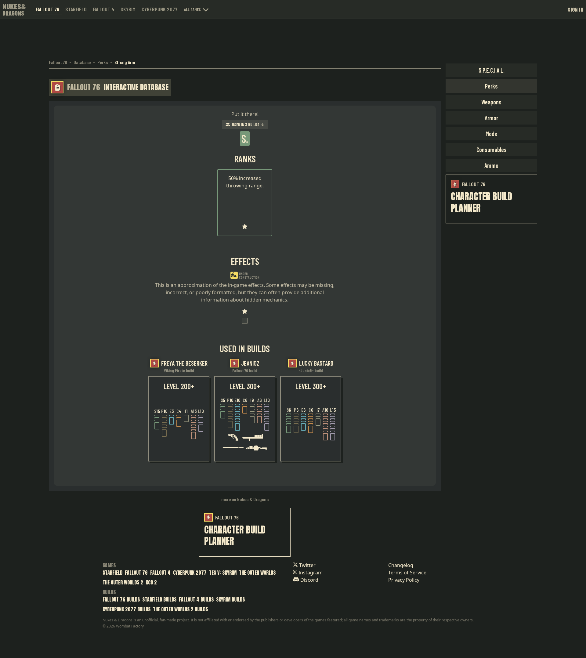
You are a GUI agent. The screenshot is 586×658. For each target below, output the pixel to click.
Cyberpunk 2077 (159, 9)
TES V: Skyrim (223, 572)
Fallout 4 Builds (196, 599)
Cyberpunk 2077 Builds (126, 609)
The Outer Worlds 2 (123, 582)
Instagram (310, 572)
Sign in (576, 9)
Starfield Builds (159, 599)
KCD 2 (151, 582)
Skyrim (128, 9)
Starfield (76, 9)
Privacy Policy (403, 580)
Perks (102, 62)
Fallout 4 (103, 9)
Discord (308, 580)
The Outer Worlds (257, 572)
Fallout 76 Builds (121, 599)
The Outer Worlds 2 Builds (180, 609)
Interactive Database (136, 87)
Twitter (307, 565)
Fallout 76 (47, 9)
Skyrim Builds (230, 599)
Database (82, 62)
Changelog (400, 565)
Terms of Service (407, 572)
